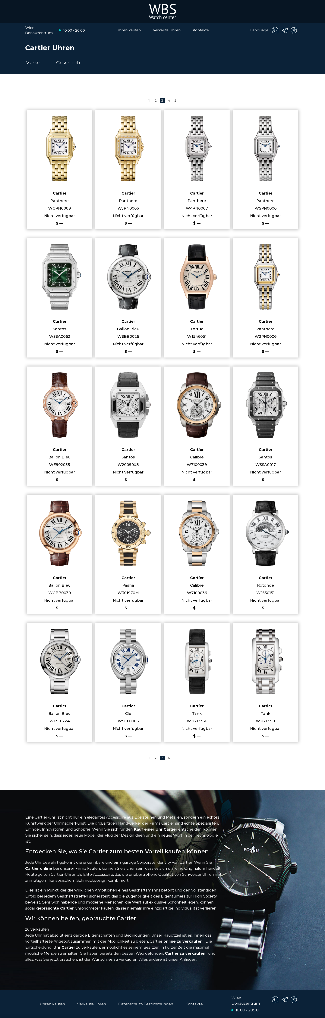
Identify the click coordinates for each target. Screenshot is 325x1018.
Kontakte (201, 30)
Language (259, 30)
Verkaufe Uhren (167, 30)
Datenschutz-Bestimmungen (145, 1004)
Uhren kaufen (128, 30)
